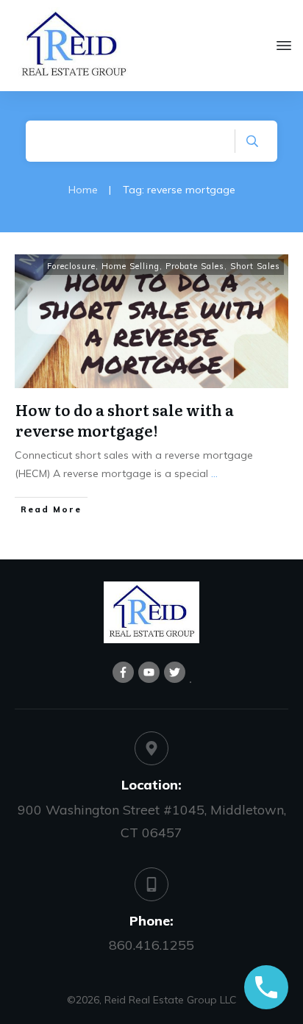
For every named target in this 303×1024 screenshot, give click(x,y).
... (214, 473)
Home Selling (130, 266)
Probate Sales (194, 266)
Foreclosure (71, 266)
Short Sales (255, 266)
